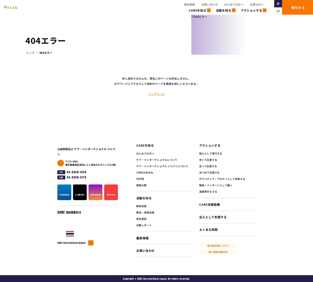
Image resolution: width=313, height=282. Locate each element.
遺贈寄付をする (208, 191)
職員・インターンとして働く (215, 185)
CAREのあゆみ (144, 172)
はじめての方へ (234, 4)
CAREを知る (197, 10)
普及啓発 (141, 219)
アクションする (251, 10)
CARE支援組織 (209, 204)
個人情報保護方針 (218, 252)
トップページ (156, 94)
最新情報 (189, 4)
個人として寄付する (210, 153)
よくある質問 (208, 229)
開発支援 (141, 206)
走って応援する (208, 166)
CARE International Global (71, 243)
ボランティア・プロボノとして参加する (222, 179)
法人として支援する (213, 217)
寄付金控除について (218, 245)
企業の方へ (257, 4)
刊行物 (140, 179)
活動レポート (144, 225)
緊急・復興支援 (145, 212)
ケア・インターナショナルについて (156, 159)
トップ (30, 53)
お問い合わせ (209, 4)
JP (278, 4)
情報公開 (141, 185)
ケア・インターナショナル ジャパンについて (162, 166)
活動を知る (223, 10)
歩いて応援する (208, 159)
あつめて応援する (209, 172)
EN (278, 11)
